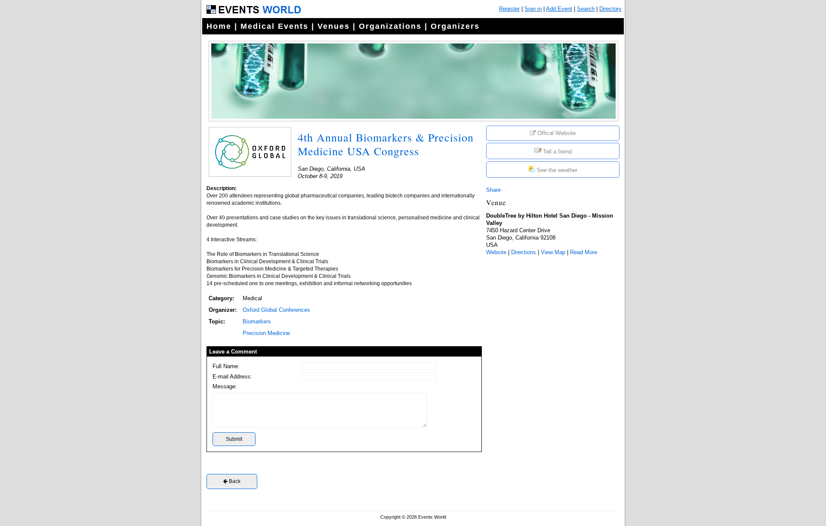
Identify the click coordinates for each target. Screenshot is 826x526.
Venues (333, 26)
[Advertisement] (550, 317)
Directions (523, 252)
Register (509, 9)
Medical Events (274, 26)
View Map (553, 252)
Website (496, 252)
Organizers (455, 26)
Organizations (390, 26)
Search (586, 9)
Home (218, 26)
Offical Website (556, 133)
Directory (610, 9)
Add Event (559, 9)
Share (493, 190)
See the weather (556, 170)
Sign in (533, 9)
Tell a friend (556, 151)
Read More (583, 252)
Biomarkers (257, 321)
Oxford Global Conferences (276, 310)
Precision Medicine (266, 333)
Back (234, 481)
